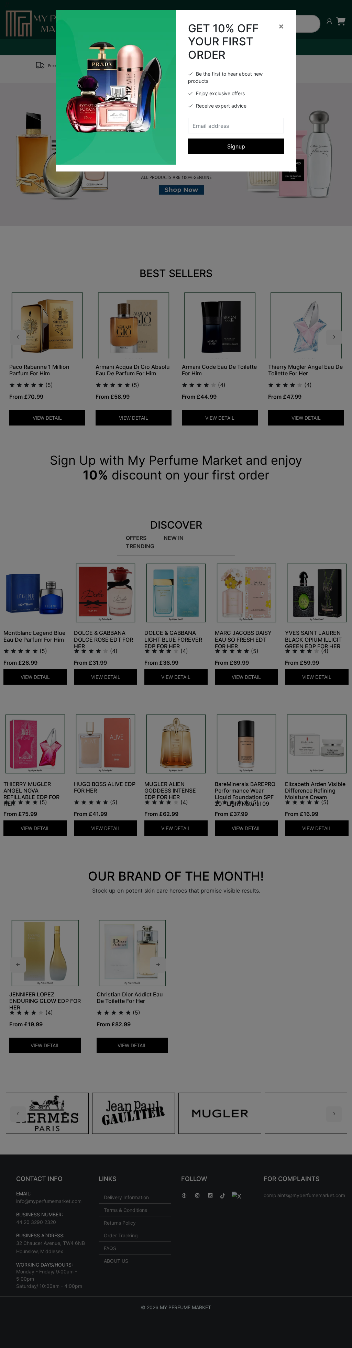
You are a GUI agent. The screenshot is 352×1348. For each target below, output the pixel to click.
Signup (236, 146)
